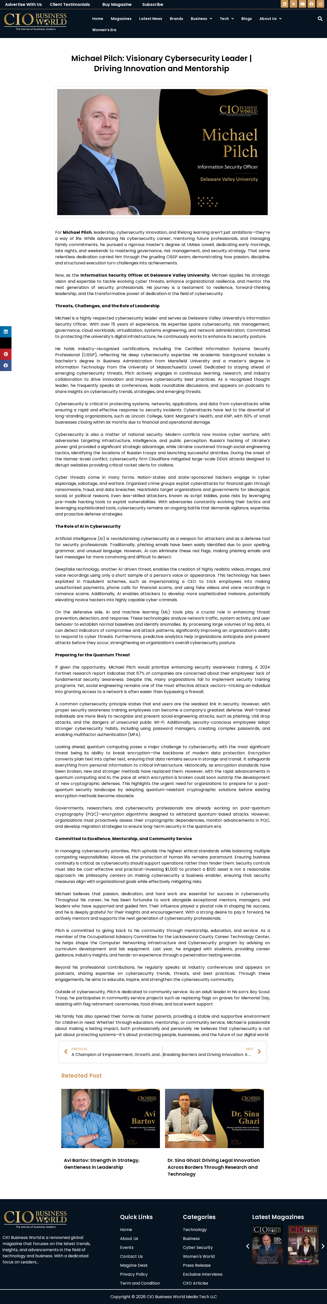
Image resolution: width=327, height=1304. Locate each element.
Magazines (121, 18)
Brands (176, 18)
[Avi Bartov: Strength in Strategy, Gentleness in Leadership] (110, 1146)
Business (199, 18)
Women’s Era (104, 29)
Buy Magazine (117, 4)
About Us (268, 18)
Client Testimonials (70, 4)
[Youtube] (302, 4)
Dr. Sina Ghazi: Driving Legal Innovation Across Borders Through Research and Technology (214, 1167)
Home (97, 18)
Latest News (150, 18)
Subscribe (152, 4)
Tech (224, 18)
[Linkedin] (284, 4)
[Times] (293, 4)
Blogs (246, 18)
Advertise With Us (23, 4)
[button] (247, 1246)
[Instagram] (320, 4)
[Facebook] (311, 4)
